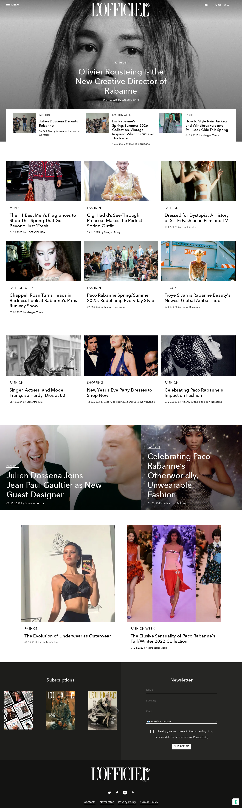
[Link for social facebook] (117, 793)
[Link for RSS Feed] (132, 793)
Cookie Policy (149, 802)
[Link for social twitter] (109, 793)
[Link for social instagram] (125, 793)
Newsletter (107, 802)
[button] (116, 711)
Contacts (89, 802)
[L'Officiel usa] (121, 10)
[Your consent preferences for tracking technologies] (235, 801)
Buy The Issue (213, 5)
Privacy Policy (201, 737)
